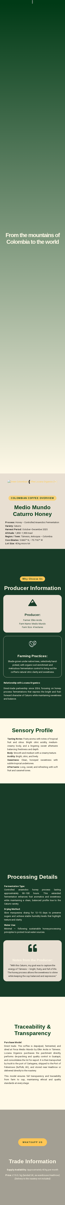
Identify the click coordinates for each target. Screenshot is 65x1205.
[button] (9, 482)
